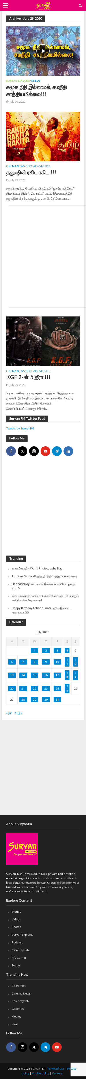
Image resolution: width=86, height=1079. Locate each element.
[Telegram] (57, 451)
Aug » (18, 713)
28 (23, 699)
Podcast (17, 942)
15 (34, 675)
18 (67, 675)
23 (46, 688)
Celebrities (19, 986)
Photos (16, 927)
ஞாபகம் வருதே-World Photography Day (37, 568)
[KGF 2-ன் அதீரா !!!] (43, 341)
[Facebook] (11, 451)
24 (57, 688)
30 (46, 699)
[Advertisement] (43, 256)
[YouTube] (45, 451)
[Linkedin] (68, 451)
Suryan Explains (18, 80)
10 (57, 662)
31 (57, 699)
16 (46, 675)
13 (12, 675)
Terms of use (55, 1069)
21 (23, 688)
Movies (16, 1016)
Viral (15, 1024)
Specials (32, 166)
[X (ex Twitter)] (22, 451)
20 (12, 688)
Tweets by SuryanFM (20, 428)
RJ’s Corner (19, 958)
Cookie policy (40, 1073)
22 (34, 688)
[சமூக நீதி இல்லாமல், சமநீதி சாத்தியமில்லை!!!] (43, 50)
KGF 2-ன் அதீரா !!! (28, 377)
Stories (44, 166)
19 (76, 675)
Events (16, 965)
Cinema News (15, 166)
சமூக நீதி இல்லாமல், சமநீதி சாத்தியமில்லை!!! (36, 90)
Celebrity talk (20, 950)
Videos (36, 80)
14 (23, 675)
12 (76, 661)
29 (34, 699)
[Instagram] (34, 451)
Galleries (18, 1009)
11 (67, 661)
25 (67, 688)
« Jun (9, 713)
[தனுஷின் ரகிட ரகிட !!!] (43, 136)
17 (57, 675)
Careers (57, 1073)
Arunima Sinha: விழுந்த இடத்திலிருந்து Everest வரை (44, 576)
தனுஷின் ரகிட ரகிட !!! (31, 172)
